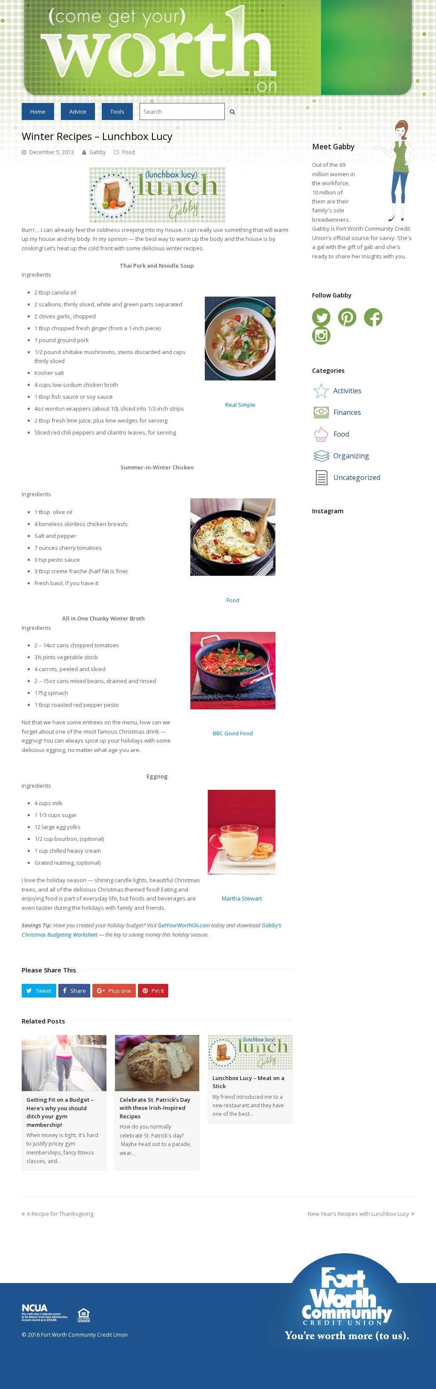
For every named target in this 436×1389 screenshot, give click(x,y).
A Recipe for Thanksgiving (60, 1214)
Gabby (97, 152)
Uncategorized (356, 477)
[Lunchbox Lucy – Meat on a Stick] (250, 1052)
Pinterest (347, 317)
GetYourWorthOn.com (184, 925)
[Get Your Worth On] (218, 48)
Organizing (351, 455)
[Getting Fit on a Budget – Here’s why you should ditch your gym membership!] (64, 1063)
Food (128, 152)
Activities (347, 390)
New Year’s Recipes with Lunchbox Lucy (358, 1214)
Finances (347, 412)
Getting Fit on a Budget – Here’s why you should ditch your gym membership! (60, 1112)
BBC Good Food (233, 733)
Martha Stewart (242, 898)
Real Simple (240, 405)
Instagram (321, 335)
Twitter (321, 317)
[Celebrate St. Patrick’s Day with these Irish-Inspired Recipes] (157, 1063)
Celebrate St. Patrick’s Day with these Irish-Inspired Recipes (155, 1108)
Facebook (373, 317)
